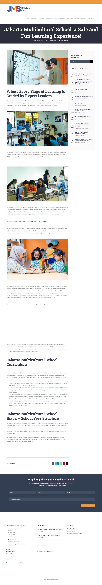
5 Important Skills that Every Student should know (82, 117)
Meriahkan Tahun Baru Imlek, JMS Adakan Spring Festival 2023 (84, 140)
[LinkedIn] (58, 463)
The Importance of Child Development (81, 90)
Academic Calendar (11, 551)
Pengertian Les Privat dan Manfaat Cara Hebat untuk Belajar (83, 97)
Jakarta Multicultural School (52, 579)
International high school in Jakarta (84, 74)
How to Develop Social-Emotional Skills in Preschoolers (83, 110)
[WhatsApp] (61, 463)
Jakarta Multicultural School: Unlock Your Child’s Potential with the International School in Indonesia (83, 82)
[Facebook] (52, 463)
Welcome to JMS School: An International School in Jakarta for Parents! (30, 221)
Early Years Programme (73, 529)
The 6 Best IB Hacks (80, 103)
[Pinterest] (64, 463)
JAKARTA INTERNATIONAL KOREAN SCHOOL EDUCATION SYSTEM (82, 125)
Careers (8, 549)
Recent (81, 68)
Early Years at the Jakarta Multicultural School (81, 132)
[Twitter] (55, 463)
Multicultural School (17, 152)
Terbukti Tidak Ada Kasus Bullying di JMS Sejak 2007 (51, 529)
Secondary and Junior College (74, 533)
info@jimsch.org (12, 539)
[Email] (66, 463)
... (91, 76)
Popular (74, 68)
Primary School (71, 531)
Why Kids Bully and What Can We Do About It (49, 535)
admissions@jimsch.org (13, 541)
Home (34, 40)
